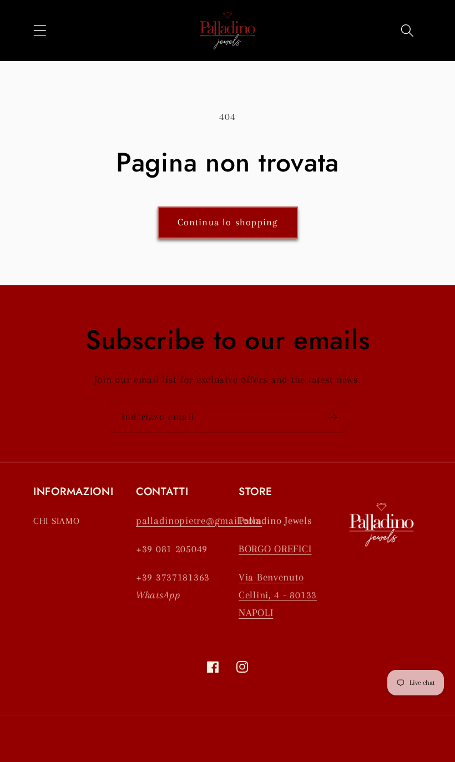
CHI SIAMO (56, 521)
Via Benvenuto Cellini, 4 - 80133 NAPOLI (278, 594)
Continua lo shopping (228, 222)
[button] (40, 30)
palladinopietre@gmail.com (199, 520)
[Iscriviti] (332, 417)
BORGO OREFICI (275, 548)
